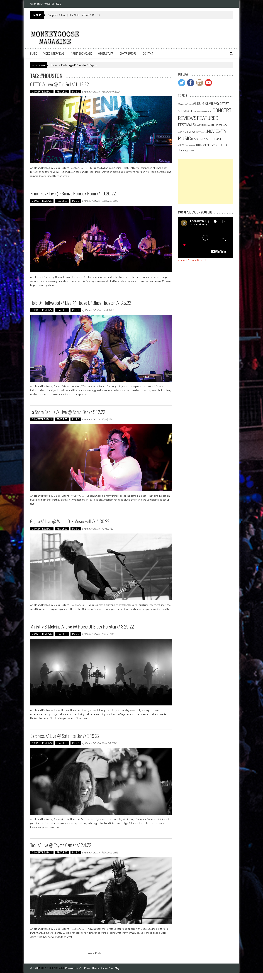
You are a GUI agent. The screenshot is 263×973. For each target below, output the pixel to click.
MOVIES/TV (217, 131)
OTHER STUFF (105, 53)
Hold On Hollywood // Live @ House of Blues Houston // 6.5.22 (80, 302)
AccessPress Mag (110, 968)
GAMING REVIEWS (216, 125)
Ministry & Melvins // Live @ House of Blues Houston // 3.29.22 (82, 626)
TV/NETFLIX (218, 145)
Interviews (201, 131)
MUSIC (33, 53)
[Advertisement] (205, 181)
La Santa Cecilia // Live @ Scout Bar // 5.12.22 (67, 411)
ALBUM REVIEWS (206, 103)
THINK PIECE (203, 145)
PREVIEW (183, 145)
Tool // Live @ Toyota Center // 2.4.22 (60, 844)
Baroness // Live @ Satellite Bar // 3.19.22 (64, 735)
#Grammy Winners (185, 104)
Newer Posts (94, 953)
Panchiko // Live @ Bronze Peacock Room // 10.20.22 (73, 193)
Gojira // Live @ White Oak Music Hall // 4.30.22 (69, 521)
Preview (192, 145)
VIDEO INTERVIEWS (53, 53)
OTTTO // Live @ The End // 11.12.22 (59, 84)
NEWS (194, 139)
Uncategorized (187, 150)
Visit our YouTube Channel (192, 260)
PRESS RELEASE (210, 139)
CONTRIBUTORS (128, 53)
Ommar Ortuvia (92, 91)
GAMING (200, 125)
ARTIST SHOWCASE (81, 53)
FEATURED (62, 91)
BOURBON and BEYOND (202, 111)
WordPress (85, 968)
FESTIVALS (186, 124)
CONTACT (148, 53)
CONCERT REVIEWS (42, 91)
